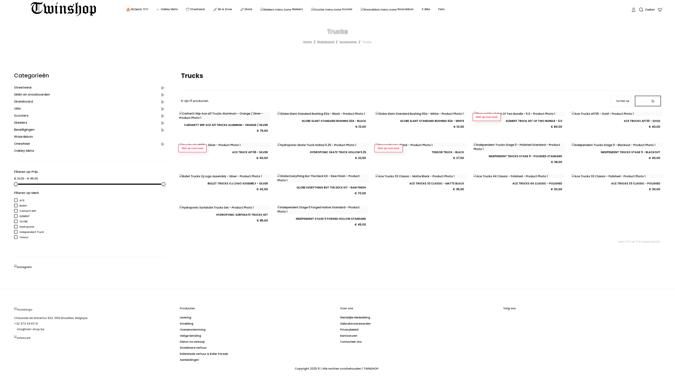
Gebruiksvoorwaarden (355, 323)
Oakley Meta (24, 151)
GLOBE (92, 221)
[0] (661, 9)
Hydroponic (92, 227)
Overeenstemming (192, 329)
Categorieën (31, 75)
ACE (92, 200)
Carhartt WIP (92, 211)
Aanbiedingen (189, 360)
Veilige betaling (190, 336)
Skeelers (20, 123)
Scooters (21, 115)
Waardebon (23, 137)
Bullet (92, 205)
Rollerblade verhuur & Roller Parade (204, 354)
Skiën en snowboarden (32, 94)
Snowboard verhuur (193, 348)
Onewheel (22, 144)
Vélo (17, 108)
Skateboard (23, 101)
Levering (185, 317)
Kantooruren (348, 336)
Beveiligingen (24, 130)
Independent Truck (92, 232)
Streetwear (23, 87)
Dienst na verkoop (192, 342)
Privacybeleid (349, 329)
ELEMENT (92, 216)
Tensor (92, 237)
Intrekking (186, 323)
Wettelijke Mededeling (355, 317)
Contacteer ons (351, 342)
